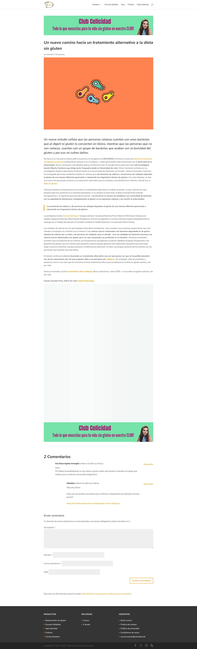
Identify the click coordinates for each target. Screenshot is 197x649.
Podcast (131, 5)
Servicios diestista (111, 5)
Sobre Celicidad (143, 5)
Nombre (48, 555)
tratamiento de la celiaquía (80, 271)
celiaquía (110, 259)
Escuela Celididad (53, 624)
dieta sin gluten (50, 183)
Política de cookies (129, 624)
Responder (148, 464)
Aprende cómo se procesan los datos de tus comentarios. (107, 593)
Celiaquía (95, 5)
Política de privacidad (130, 628)
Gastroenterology (71, 216)
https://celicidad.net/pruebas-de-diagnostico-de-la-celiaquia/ (93, 503)
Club (123, 5)
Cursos (86, 620)
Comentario (49, 527)
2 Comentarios (59, 54)
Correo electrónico (52, 563)
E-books (86, 624)
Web (46, 572)
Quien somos (126, 620)
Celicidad (50, 54)
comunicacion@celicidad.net (133, 636)
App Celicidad (51, 628)
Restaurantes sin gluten (55, 620)
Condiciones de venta (130, 632)
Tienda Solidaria (52, 636)
